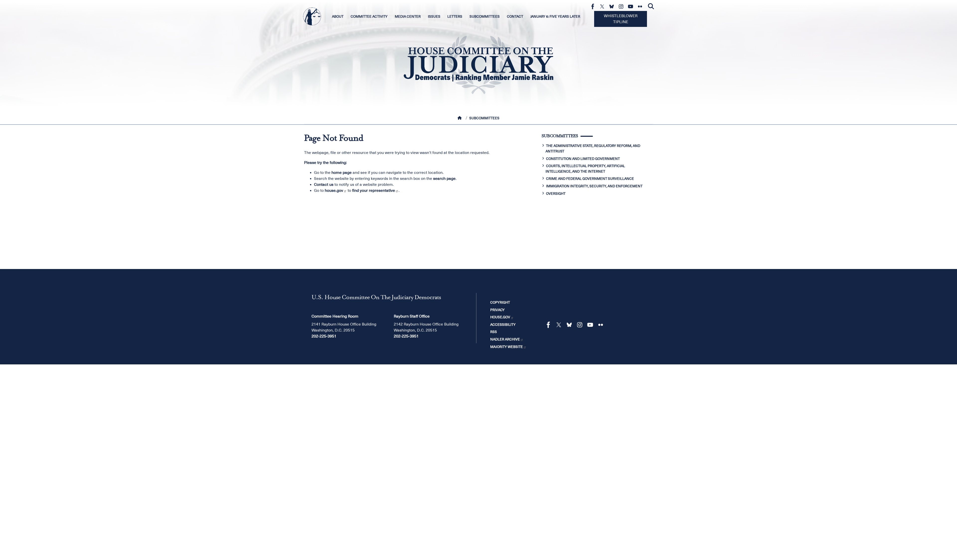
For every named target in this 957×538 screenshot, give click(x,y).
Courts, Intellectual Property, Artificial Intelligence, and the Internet (585, 168)
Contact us (323, 184)
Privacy (497, 310)
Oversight (555, 194)
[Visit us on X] (603, 6)
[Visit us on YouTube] (632, 6)
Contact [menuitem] (515, 16)
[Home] (461, 118)
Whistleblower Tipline (621, 19)
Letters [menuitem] (454, 16)
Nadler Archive (505, 339)
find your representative (373, 190)
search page (444, 178)
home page (341, 172)
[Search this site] (651, 6)
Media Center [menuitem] (408, 16)
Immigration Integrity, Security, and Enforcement (594, 186)
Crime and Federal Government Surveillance (590, 179)
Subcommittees (484, 118)
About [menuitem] (337, 16)
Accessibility (503, 325)
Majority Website (506, 347)
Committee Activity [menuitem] (369, 16)
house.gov (334, 190)
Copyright (500, 302)
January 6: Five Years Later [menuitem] (555, 16)
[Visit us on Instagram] (622, 6)
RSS (493, 332)
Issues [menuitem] (434, 16)
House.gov (500, 317)
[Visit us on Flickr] (641, 6)
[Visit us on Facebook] (594, 6)
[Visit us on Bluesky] (613, 6)
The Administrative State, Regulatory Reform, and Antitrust (593, 148)
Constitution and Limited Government (583, 159)
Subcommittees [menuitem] (485, 16)
